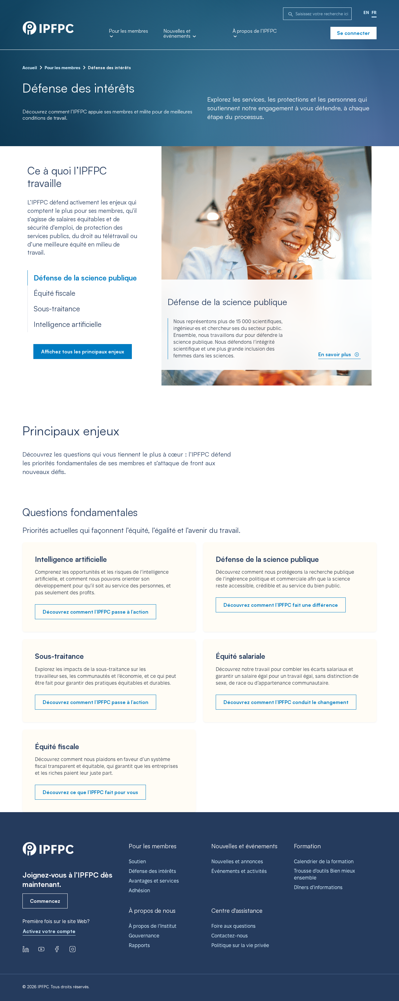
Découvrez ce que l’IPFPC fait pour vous (90, 792)
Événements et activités (239, 871)
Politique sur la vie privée (240, 945)
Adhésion (139, 890)
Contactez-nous (229, 935)
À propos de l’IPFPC (255, 31)
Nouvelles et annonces (237, 861)
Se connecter (353, 33)
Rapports (139, 945)
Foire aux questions (233, 926)
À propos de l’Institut (152, 926)
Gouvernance (144, 935)
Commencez (45, 901)
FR (374, 12)
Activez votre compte (49, 931)
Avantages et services (154, 881)
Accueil (29, 67)
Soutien (137, 861)
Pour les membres (128, 31)
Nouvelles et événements (177, 33)
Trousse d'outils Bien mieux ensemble (324, 874)
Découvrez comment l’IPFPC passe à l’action (95, 612)
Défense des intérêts (152, 871)
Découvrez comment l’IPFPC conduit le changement (286, 702)
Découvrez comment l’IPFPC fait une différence (281, 605)
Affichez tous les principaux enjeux (82, 351)
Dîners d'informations (318, 887)
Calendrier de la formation (323, 861)
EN (366, 12)
